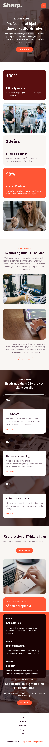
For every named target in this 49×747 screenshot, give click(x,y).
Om (22, 734)
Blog (22, 729)
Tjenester (22, 721)
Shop (22, 717)
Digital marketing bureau (32, 741)
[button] (24, 550)
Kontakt (22, 725)
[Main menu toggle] (43, 5)
